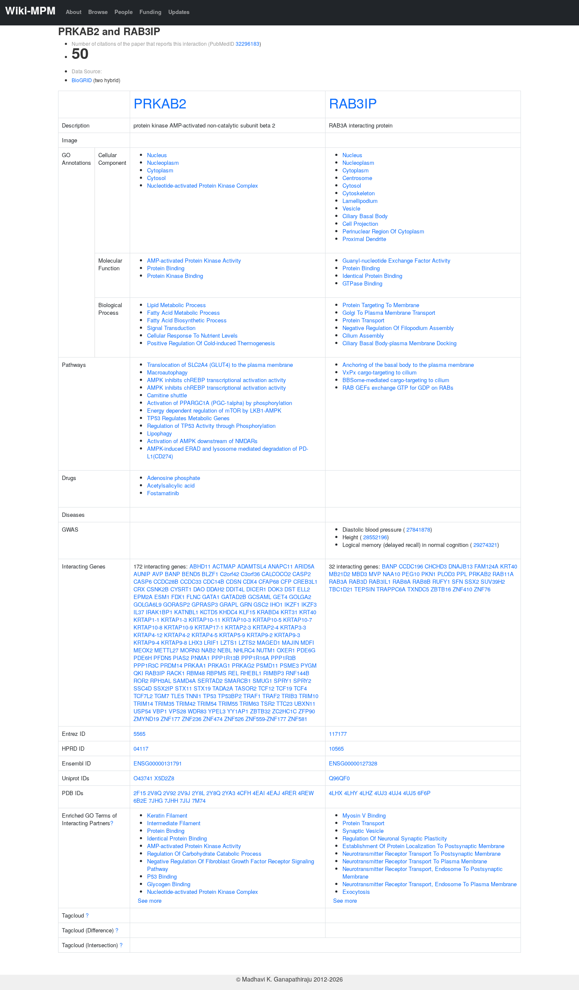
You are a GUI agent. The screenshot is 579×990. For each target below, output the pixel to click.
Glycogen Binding (168, 884)
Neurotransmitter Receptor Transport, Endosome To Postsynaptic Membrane (422, 872)
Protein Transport (363, 320)
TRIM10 (308, 696)
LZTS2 (247, 642)
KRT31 (289, 612)
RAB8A (401, 581)
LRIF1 (211, 642)
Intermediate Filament (173, 823)
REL (233, 673)
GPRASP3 (205, 604)
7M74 (199, 800)
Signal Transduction (171, 328)
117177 (338, 733)
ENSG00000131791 (158, 763)
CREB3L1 (305, 581)
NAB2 (208, 650)
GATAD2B (233, 597)
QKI (138, 673)
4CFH (244, 793)
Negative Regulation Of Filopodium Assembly (398, 328)
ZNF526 (234, 719)
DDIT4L (235, 589)
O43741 (143, 778)
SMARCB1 (237, 681)
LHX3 (195, 642)
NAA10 (391, 574)
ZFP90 (306, 711)
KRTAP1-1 (146, 620)
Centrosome (357, 178)
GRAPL (229, 604)
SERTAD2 (210, 681)
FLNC (193, 597)
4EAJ (273, 793)
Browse (98, 12)
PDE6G (306, 650)
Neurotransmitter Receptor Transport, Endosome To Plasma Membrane (429, 884)
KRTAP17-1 (209, 627)
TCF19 (284, 688)
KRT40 (307, 612)
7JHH (171, 800)
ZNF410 (462, 589)
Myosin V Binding (364, 815)
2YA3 (228, 793)
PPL (462, 574)
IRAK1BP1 (159, 612)
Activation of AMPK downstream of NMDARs (202, 441)
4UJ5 (409, 793)
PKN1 (428, 574)
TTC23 (284, 703)
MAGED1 (268, 642)
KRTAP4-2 (177, 635)
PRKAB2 (160, 102)
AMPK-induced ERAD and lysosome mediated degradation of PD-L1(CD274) (227, 452)
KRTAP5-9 (232, 635)
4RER (289, 793)
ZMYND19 (146, 719)
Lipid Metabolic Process (176, 305)
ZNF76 (482, 589)
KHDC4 (228, 612)
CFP (286, 581)
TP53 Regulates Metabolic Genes (188, 418)
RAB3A (338, 581)
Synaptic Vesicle (363, 830)
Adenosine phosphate (173, 478)
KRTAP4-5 (204, 635)
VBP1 (160, 711)
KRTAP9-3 (287, 635)
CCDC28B (165, 581)
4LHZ (366, 793)
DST (289, 589)
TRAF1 (252, 696)
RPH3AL (160, 681)
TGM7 (161, 696)
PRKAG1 (219, 665)
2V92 (169, 793)
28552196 (375, 537)
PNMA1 (200, 658)
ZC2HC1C (284, 711)
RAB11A (503, 574)
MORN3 (190, 650)
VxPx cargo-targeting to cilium (379, 372)
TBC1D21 (341, 589)
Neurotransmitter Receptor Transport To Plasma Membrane (414, 861)
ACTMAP (224, 566)
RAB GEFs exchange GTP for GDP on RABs (398, 387)
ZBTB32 (260, 711)
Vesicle (351, 208)
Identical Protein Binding (372, 276)
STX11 (183, 688)
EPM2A (143, 597)
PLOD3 (446, 574)
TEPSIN (364, 589)
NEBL (224, 650)
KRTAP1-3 (174, 620)
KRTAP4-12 (148, 635)
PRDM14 (171, 665)
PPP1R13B (225, 658)
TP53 (209, 696)
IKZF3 (309, 604)
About (73, 12)
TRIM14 (143, 703)
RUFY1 (441, 581)
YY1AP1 (237, 711)
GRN (246, 604)
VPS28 (177, 711)
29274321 (485, 545)
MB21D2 (339, 574)
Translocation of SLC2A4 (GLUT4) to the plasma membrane (220, 365)
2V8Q (154, 793)
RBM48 (196, 673)
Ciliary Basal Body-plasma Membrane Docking (399, 343)
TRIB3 (289, 696)
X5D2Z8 (164, 778)
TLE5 (177, 696)
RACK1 (176, 673)
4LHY (351, 793)
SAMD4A (184, 681)
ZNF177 (170, 719)
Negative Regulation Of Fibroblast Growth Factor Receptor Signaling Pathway (230, 865)
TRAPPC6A (391, 589)
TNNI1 (193, 696)
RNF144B (297, 673)
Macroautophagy (167, 372)
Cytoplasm (160, 170)
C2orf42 (229, 574)
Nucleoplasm (163, 162)
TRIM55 (228, 703)
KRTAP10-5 (267, 620)
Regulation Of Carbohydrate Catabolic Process (204, 853)
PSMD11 (267, 665)
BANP (172, 574)
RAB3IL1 (380, 581)
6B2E (140, 800)
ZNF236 (191, 719)
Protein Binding (165, 268)
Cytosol (156, 178)
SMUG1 (262, 681)
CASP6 (143, 581)
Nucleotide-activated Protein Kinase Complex (202, 185)
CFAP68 (269, 581)
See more (149, 900)
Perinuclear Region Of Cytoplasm (383, 231)
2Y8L (198, 793)
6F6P (424, 793)
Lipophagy (159, 433)
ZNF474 (213, 719)
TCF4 (300, 688)
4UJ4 (395, 793)
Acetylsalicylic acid (171, 485)
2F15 (140, 793)
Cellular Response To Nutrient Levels (192, 335)
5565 (139, 733)
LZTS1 (228, 642)
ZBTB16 (441, 589)
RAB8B (421, 581)
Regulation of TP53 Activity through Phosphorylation (211, 426)
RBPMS (216, 673)
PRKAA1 (195, 665)
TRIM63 (249, 703)
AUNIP (142, 574)
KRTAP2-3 (238, 627)
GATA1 (211, 597)
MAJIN (290, 642)
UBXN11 (304, 703)
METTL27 (166, 650)
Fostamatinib (163, 493)
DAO (199, 589)
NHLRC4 (244, 650)
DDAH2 (215, 589)
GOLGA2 (300, 597)
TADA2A (222, 688)
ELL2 (303, 589)
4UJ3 (380, 793)
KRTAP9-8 (174, 642)
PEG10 (411, 574)
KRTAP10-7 (297, 620)
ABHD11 (200, 566)
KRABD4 (268, 612)
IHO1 (276, 604)
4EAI (259, 793)
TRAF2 (271, 696)
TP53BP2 (230, 696)
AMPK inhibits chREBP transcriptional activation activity (216, 380)
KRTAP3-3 (293, 627)
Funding (150, 12)
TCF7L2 (143, 696)
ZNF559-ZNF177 (265, 719)
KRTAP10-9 (178, 627)
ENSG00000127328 (353, 763)
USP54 (142, 711)
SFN (457, 581)
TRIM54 (207, 703)
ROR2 (141, 681)
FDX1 (178, 597)
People (123, 12)
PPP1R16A (255, 658)
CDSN (233, 581)
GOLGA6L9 (147, 604)
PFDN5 (162, 658)
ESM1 (162, 597)
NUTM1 (265, 650)
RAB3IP (353, 102)
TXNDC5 (418, 589)
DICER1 (256, 589)
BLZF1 (210, 574)
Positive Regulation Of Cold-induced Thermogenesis (211, 343)
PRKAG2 (243, 665)
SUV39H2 (493, 581)
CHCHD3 (436, 566)
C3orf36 (250, 574)
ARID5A (305, 566)
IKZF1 (292, 604)
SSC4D (143, 688)
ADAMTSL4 (251, 566)
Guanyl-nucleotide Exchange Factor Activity (396, 260)
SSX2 (472, 581)
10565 (336, 748)
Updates (178, 12)
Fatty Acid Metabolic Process (183, 312)
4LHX (335, 793)
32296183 (247, 43)
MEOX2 (143, 650)
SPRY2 (302, 681)
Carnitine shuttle (167, 395)
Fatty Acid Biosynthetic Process (187, 320)
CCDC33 (190, 581)
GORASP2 (176, 604)
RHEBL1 (251, 673)
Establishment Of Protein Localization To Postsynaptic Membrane (423, 846)
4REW (306, 793)
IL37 (139, 612)
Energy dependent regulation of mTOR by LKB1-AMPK (214, 410)
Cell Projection (360, 223)
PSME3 (289, 665)
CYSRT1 (181, 589)
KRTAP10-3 (236, 620)
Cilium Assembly (363, 335)
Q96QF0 (339, 778)
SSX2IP (163, 688)
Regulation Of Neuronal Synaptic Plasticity (394, 838)
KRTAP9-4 (146, 642)
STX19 (202, 688)
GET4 (280, 597)
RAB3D (358, 581)
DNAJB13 (460, 566)
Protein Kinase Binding (175, 276)
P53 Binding (162, 876)
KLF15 (247, 612)
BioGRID (82, 79)
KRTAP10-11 (204, 620)
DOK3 (275, 589)
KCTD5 (208, 612)
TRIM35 (164, 703)
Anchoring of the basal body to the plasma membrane (408, 365)
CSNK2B (158, 589)
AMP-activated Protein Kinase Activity (194, 260)
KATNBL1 (186, 612)
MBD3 (359, 574)
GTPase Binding (362, 283)
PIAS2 (181, 658)
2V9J (184, 793)
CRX (139, 589)
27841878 (418, 529)
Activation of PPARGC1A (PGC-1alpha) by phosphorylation (219, 403)
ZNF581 (297, 719)
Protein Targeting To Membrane (380, 305)
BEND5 (191, 574)
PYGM (309, 665)
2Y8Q (213, 793)
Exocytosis (356, 891)
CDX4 (250, 581)
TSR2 (268, 703)
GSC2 (260, 604)
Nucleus (157, 155)
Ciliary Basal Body (365, 216)
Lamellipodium (360, 201)
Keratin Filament (167, 815)
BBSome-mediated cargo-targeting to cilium (395, 380)
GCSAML (259, 597)
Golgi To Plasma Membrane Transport (388, 312)
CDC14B (213, 581)
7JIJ (185, 800)
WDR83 (197, 711)
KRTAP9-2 (260, 635)
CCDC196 (411, 566)
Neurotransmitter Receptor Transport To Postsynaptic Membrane (421, 853)
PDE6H (143, 658)
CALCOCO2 (276, 574)
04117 (141, 748)
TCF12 (266, 688)
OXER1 (286, 650)
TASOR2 (245, 688)
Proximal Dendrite (364, 239)
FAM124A (486, 566)
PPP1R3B (283, 658)
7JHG (156, 800)
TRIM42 (185, 703)
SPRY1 (283, 681)
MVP (375, 574)
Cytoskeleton (358, 193)
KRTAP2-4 (265, 627)
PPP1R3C (146, 665)
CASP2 (301, 574)
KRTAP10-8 (148, 627)
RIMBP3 (273, 673)
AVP (157, 574)
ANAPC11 (280, 566)
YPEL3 (216, 711)
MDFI (307, 642)
